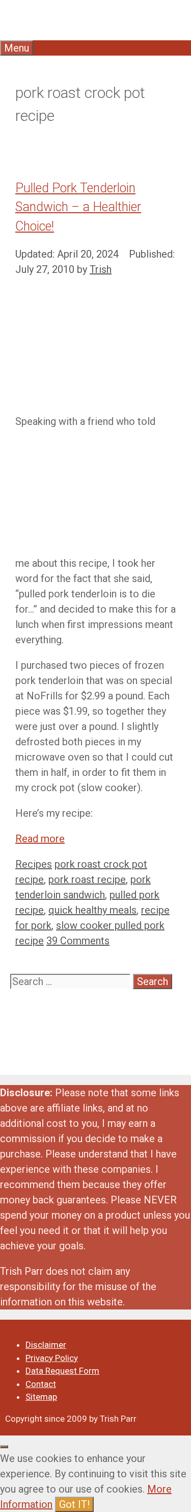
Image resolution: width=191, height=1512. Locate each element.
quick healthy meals (92, 910)
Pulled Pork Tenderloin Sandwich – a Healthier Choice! (78, 207)
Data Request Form (62, 1371)
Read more (40, 839)
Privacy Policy (51, 1358)
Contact (40, 1384)
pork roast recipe (87, 879)
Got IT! (74, 1504)
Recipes (33, 864)
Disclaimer (45, 1345)
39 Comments (78, 941)
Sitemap (41, 1397)
